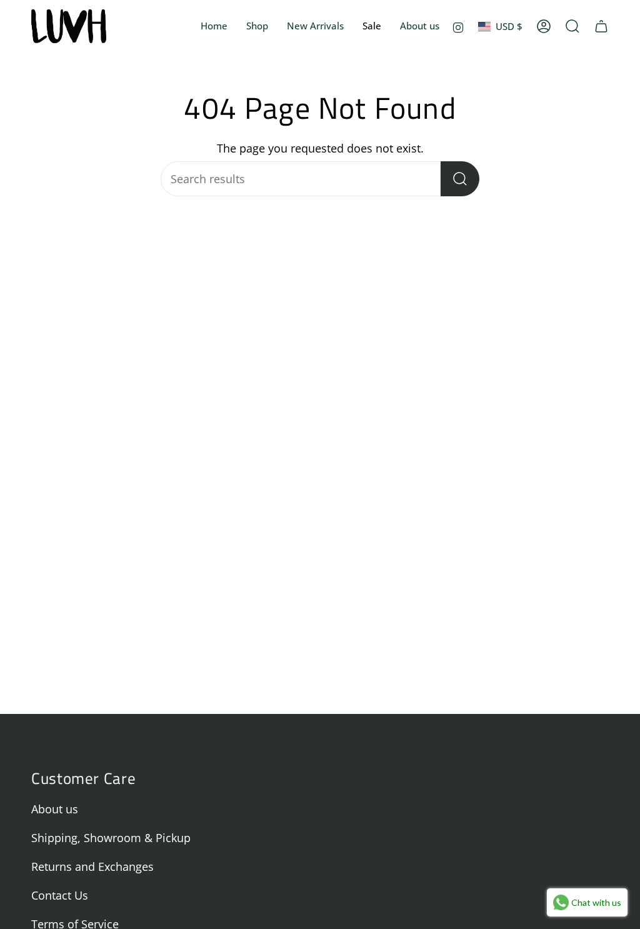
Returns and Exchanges (92, 866)
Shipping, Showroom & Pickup (111, 837)
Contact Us (59, 895)
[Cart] (601, 26)
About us (54, 808)
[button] (257, 26)
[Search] (460, 178)
